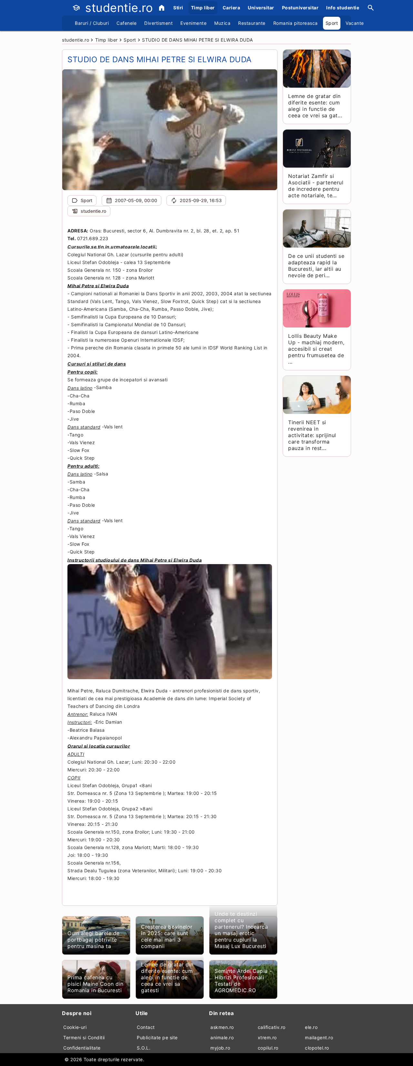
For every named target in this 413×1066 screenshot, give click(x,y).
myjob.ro (220, 1048)
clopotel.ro (317, 1048)
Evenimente (193, 23)
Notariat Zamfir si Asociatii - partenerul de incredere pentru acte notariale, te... (315, 186)
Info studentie (342, 7)
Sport (332, 23)
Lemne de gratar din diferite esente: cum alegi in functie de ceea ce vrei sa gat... (315, 106)
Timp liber (203, 7)
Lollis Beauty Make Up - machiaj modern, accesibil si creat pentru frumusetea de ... (316, 349)
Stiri (178, 7)
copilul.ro (268, 1048)
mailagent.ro (319, 1037)
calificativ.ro (272, 1027)
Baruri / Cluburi (92, 23)
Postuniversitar (300, 7)
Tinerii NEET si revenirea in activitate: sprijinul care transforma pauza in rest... (312, 435)
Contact (146, 1027)
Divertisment (158, 23)
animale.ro (222, 1037)
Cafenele (126, 23)
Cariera (231, 7)
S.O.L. (143, 1048)
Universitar (261, 7)
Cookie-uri (74, 1027)
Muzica (222, 23)
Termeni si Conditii (84, 1037)
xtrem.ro (267, 1037)
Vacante (355, 23)
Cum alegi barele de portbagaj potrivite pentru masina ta (93, 939)
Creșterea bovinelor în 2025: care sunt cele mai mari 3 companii (167, 936)
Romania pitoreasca (295, 23)
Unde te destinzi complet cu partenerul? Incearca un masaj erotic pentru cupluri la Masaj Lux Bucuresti (241, 930)
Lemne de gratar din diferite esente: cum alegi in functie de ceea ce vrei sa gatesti (167, 977)
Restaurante (252, 23)
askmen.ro (222, 1027)
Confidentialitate (82, 1048)
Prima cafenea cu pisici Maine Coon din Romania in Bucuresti (95, 983)
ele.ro (311, 1027)
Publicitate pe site (157, 1037)
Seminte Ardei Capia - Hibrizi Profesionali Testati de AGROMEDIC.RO (243, 980)
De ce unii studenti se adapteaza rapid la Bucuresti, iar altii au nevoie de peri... (316, 266)
